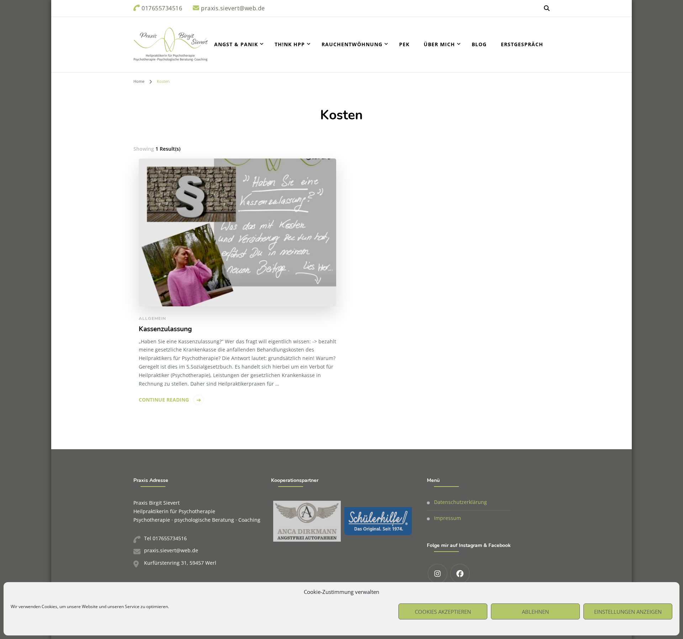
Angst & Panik (236, 44)
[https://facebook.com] (460, 574)
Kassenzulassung (165, 329)
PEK (404, 44)
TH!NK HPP (290, 44)
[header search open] (547, 8)
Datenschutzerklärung (460, 502)
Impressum (447, 518)
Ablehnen (535, 611)
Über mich (439, 44)
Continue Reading (164, 399)
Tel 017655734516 (165, 538)
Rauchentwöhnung (352, 44)
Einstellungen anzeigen (628, 611)
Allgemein (152, 318)
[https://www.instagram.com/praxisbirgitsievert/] (438, 574)
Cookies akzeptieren (443, 611)
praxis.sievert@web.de (171, 550)
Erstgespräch (522, 44)
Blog (479, 44)
